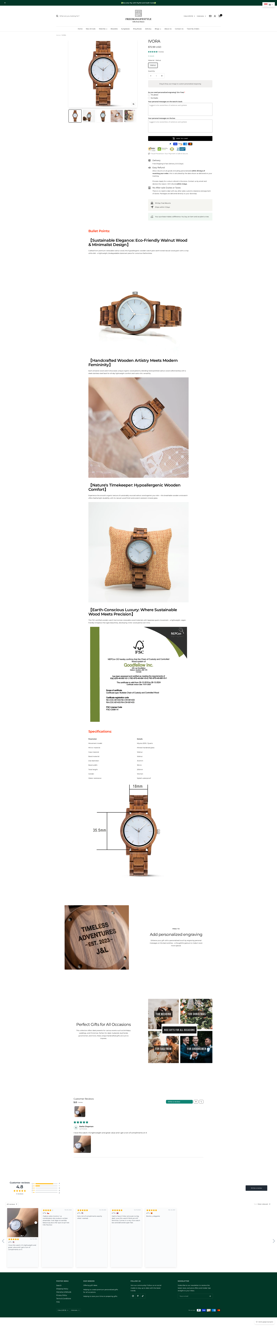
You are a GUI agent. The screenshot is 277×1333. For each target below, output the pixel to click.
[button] (153, 52)
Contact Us (179, 29)
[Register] (210, 1296)
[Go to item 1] (79, 1111)
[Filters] (196, 1102)
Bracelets (114, 29)
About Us (168, 29)
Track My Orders (193, 29)
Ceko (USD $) (188, 16)
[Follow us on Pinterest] (137, 1295)
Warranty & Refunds (63, 1292)
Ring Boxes (137, 29)
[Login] (215, 16)
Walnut (153, 65)
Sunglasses (125, 29)
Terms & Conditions (63, 1298)
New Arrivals (90, 29)
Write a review (174, 1102)
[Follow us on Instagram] (133, 1295)
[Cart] (219, 16)
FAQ (58, 1302)
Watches (102, 29)
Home (80, 29)
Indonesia (200, 16)
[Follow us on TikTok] (142, 1295)
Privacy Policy (61, 1295)
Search (58, 1285)
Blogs (157, 29)
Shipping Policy (62, 1289)
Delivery (148, 29)
